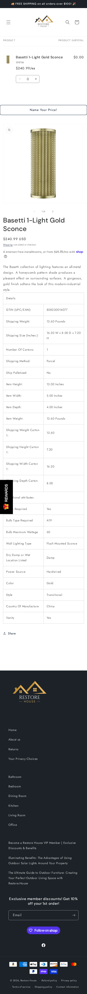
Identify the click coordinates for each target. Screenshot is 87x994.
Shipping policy (43, 986)
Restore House (28, 980)
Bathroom (15, 777)
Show (6, 497)
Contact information (67, 986)
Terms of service (21, 986)
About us (14, 739)
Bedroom (14, 786)
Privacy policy (69, 980)
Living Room (17, 815)
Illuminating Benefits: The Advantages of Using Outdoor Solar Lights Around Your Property (40, 860)
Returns (13, 749)
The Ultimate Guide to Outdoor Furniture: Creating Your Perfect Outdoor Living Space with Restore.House (42, 878)
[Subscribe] (73, 915)
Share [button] (12, 633)
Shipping (8, 244)
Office (12, 825)
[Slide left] (34, 211)
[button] (8, 22)
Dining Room (17, 796)
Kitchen (13, 806)
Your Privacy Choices (23, 759)
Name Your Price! (43, 110)
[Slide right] (52, 211)
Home (12, 730)
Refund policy (49, 980)
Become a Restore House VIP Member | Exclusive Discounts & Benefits (42, 845)
